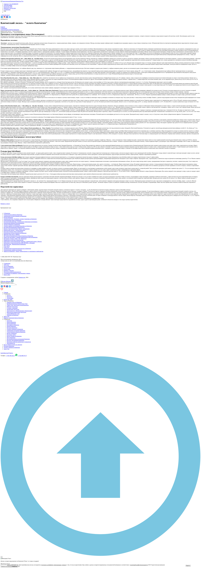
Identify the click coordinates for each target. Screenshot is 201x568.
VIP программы (8, 5)
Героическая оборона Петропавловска (14, 223)
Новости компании (9, 267)
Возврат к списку (5, 203)
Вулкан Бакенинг (8, 217)
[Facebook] (7, 17)
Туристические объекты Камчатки (13, 214)
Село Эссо (6, 247)
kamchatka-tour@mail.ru (7, 353)
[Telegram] (10, 17)
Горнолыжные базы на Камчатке (12, 220)
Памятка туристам (9, 270)
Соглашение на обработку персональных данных (17, 273)
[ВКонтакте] (2, 17)
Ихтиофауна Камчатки (13, 325)
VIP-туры (6, 265)
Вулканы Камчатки (12, 327)
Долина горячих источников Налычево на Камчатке (18, 226)
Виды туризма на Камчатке (14, 336)
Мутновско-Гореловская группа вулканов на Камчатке (18, 236)
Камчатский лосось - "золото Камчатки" (14, 230)
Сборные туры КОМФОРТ (11, 4)
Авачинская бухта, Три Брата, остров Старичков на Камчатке (20, 219)
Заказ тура (6, 316)
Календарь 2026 (8, 6)
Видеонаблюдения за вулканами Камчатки (18, 339)
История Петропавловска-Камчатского (14, 227)
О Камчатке (7, 213)
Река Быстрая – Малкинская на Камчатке (15, 244)
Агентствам (7, 269)
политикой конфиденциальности (139, 565)
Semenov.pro (22, 277)
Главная (6, 292)
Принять (188, 565)
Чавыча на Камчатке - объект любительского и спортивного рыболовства (23, 251)
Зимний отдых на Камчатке (14, 302)
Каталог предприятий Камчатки (15, 340)
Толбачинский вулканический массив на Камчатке (17, 248)
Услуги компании (8, 266)
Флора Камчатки (11, 326)
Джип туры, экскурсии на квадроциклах (18, 305)
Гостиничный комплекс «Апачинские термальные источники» (20, 221)
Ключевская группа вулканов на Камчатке (15, 233)
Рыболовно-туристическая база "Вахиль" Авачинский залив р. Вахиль (23, 241)
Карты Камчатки (11, 322)
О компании (7, 9)
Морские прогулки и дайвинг (12, 234)
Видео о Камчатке (12, 333)
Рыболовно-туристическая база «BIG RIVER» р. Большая (19, 243)
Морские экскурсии (12, 306)
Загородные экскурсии (13, 309)
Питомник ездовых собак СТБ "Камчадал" (15, 238)
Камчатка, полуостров (10, 8)
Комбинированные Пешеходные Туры (17, 303)
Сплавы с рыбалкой (12, 308)
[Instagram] (4, 17)
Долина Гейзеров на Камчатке (12, 224)
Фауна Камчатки (11, 323)
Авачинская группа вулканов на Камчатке (15, 216)
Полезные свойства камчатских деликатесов (19, 342)
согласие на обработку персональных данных (54, 565)
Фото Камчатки (11, 337)
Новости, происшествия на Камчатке (14, 318)
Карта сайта (7, 274)
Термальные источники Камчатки (16, 330)
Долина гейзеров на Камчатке (15, 329)
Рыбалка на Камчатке (12, 315)
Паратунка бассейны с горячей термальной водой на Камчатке (20, 237)
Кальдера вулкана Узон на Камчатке (13, 231)
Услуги (9, 295)
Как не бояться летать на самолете (13, 344)
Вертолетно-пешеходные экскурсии (16, 312)
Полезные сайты (11, 334)
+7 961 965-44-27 (5, 15)
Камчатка (9, 320)
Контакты (9, 296)
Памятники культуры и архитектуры (13, 240)
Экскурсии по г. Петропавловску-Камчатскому (19, 310)
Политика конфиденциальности (12, 272)
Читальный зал (11, 343)
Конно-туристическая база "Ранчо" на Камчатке (17, 228)
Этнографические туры (13, 313)
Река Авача (7, 245)
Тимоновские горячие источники (13, 250)
